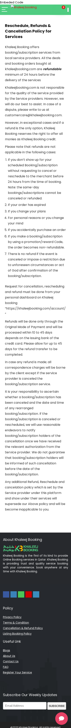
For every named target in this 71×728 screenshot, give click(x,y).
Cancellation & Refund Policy (23, 628)
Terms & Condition (16, 623)
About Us (9, 656)
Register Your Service (17, 672)
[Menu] (4, 10)
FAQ (5, 667)
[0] (60, 9)
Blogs (6, 650)
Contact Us (11, 661)
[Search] (51, 10)
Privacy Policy (12, 617)
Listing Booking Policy (17, 634)
